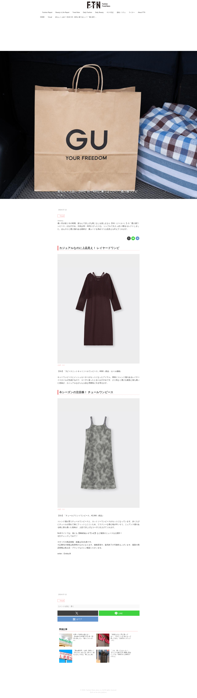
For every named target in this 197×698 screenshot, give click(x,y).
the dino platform (101, 692)
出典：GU (61, 365)
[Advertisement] (98, 35)
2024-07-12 (62, 210)
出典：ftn (193, 198)
